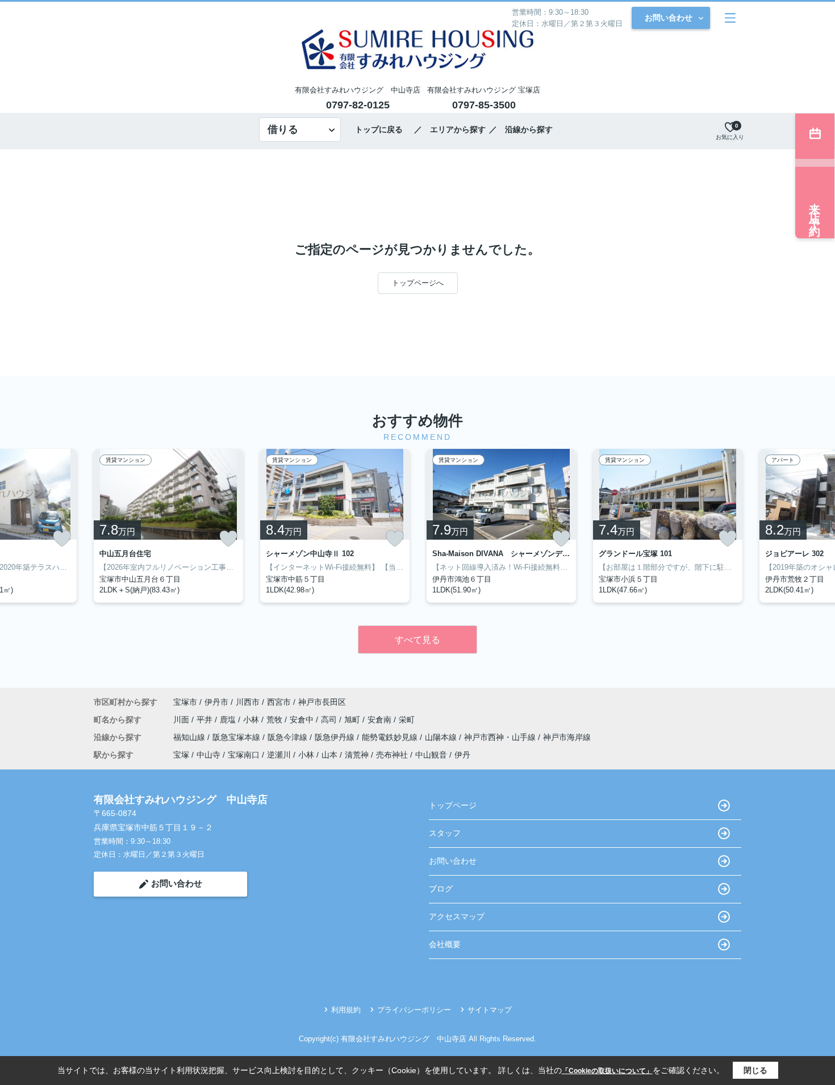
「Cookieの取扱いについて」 (607, 1071)
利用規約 (346, 1010)
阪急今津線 (289, 737)
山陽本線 (442, 737)
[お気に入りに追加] (62, 538)
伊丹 (462, 754)
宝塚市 (185, 701)
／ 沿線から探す (521, 129)
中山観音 (431, 754)
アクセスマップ (457, 916)
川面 (182, 719)
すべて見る (417, 640)
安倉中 (303, 719)
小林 (252, 719)
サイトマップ (489, 1010)
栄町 (407, 719)
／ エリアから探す (450, 129)
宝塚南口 (244, 754)
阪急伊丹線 (336, 737)
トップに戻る (383, 129)
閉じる (755, 1070)
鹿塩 (229, 719)
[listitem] (168, 526)
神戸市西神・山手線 (501, 737)
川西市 (248, 701)
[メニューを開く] (730, 18)
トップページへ (418, 283)
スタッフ (445, 833)
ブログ (441, 888)
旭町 (353, 719)
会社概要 (445, 944)
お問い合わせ (668, 17)
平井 (206, 719)
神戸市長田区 (322, 701)
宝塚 (181, 754)
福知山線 (190, 737)
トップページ (453, 805)
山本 (329, 754)
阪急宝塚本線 (237, 737)
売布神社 (392, 754)
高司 (330, 719)
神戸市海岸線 (567, 737)
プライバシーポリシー (414, 1010)
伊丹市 (216, 701)
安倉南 (381, 719)
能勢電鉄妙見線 (391, 737)
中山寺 (208, 754)
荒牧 (275, 719)
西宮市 (279, 701)
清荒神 (357, 754)
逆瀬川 (279, 754)
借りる (283, 129)
